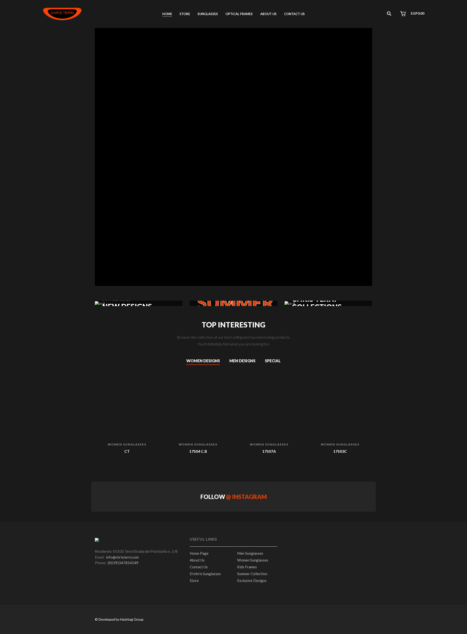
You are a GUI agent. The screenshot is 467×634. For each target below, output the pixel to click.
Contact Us (294, 14)
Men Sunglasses (250, 553)
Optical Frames (239, 14)
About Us (197, 560)
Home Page (199, 553)
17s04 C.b (198, 451)
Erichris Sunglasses (205, 573)
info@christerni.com (122, 557)
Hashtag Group (132, 619)
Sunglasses (208, 14)
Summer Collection (252, 573)
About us (268, 14)
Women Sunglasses (127, 444)
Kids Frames (247, 567)
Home (167, 14)
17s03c (340, 451)
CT (127, 451)
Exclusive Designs (252, 580)
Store (185, 14)
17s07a (269, 451)
